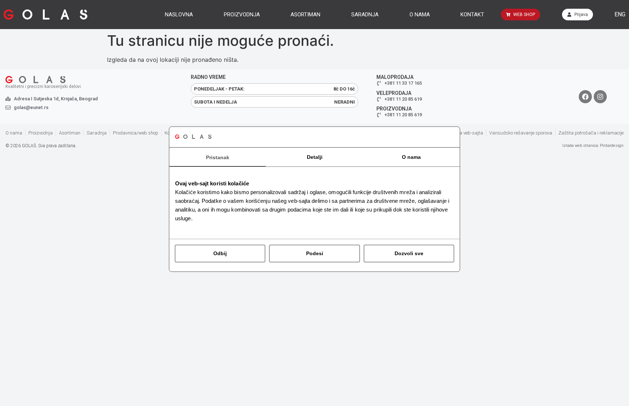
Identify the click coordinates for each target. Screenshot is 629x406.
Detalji (315, 157)
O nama (411, 157)
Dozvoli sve (409, 253)
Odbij (220, 253)
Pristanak (217, 157)
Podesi (314, 253)
